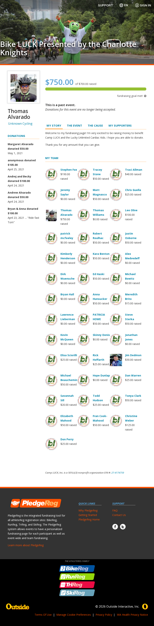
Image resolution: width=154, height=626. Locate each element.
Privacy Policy (104, 614)
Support (105, 5)
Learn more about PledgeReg (26, 545)
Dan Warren (133, 375)
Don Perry (67, 439)
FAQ (115, 510)
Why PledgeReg (88, 510)
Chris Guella (133, 190)
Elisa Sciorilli (68, 355)
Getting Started (88, 515)
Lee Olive (131, 210)
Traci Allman (133, 169)
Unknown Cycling (20, 123)
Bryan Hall (67, 294)
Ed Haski (98, 274)
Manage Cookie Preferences (73, 614)
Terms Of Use (43, 614)
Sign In (145, 5)
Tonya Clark (133, 395)
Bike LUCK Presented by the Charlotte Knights (68, 48)
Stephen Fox (68, 169)
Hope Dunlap (101, 375)
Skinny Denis (101, 335)
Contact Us (119, 515)
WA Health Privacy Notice (132, 614)
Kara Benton (101, 254)
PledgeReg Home (89, 519)
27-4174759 (117, 472)
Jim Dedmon (133, 355)
